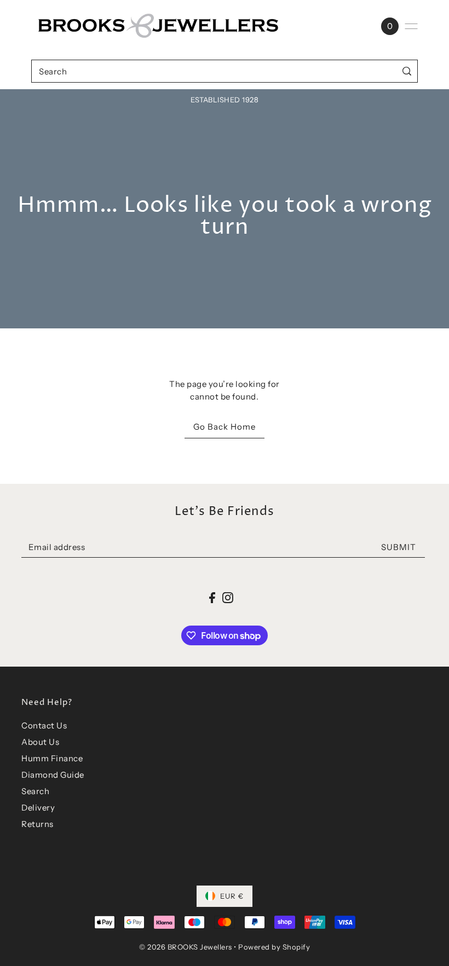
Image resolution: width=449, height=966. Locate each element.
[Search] (407, 71)
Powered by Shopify (274, 946)
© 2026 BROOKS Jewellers (185, 946)
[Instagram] (227, 597)
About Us (40, 742)
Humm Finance (52, 758)
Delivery (38, 807)
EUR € (232, 896)
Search (35, 791)
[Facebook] (212, 597)
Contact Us (44, 725)
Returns (37, 824)
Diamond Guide (52, 775)
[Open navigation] (411, 26)
